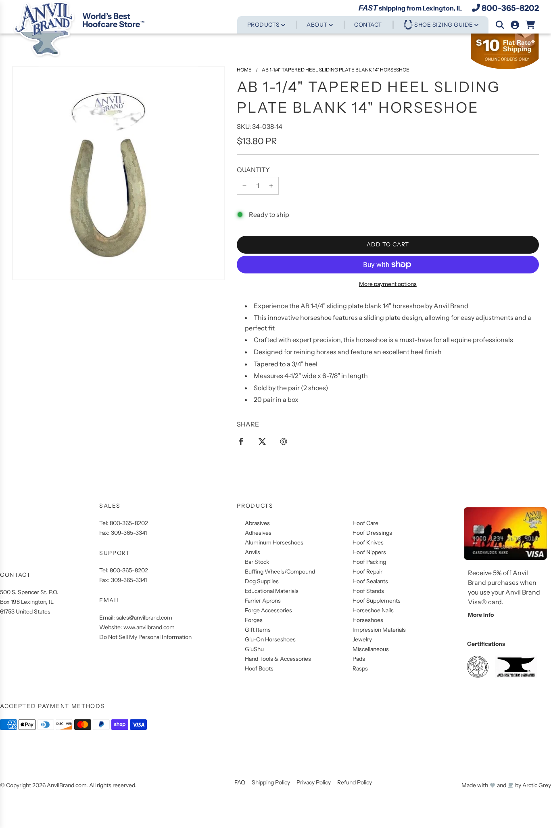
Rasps (360, 668)
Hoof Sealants (370, 581)
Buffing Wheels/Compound (280, 571)
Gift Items (258, 629)
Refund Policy (354, 782)
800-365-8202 (510, 8)
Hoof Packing (369, 561)
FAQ (239, 782)
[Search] (500, 25)
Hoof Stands (368, 591)
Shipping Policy (271, 782)
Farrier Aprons (263, 600)
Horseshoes (368, 620)
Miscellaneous (371, 649)
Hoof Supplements (377, 600)
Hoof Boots (259, 668)
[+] (271, 185)
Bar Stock (257, 561)
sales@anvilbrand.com (144, 617)
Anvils (252, 552)
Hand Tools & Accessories (278, 658)
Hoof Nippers (369, 552)
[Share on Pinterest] (283, 441)
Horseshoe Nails (373, 610)
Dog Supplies (262, 581)
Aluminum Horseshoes (274, 542)
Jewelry (362, 639)
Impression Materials (379, 629)
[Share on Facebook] (241, 441)
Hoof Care (365, 523)
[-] (244, 185)
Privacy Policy (313, 782)
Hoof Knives (368, 542)
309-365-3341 (129, 532)
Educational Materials (271, 591)
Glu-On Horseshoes (270, 639)
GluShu (254, 649)
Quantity (253, 170)
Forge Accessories (268, 610)
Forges (254, 620)
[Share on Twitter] (262, 441)
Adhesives (258, 532)
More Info (481, 614)
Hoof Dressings (372, 532)
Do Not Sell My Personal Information (145, 637)
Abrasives (257, 523)
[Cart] (530, 25)
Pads (359, 658)
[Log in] (514, 25)
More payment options (388, 284)
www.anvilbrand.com (149, 627)
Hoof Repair (367, 571)
